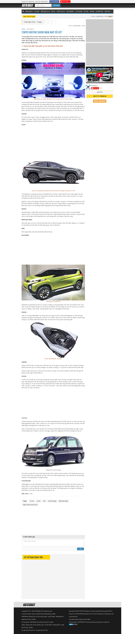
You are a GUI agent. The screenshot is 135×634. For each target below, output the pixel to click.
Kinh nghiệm (70, 11)
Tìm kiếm (56, 5)
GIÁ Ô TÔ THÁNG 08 (99, 96)
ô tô (44, 501)
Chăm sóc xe (61, 11)
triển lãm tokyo (63, 501)
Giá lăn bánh (100, 101)
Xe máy (86, 11)
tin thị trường (52, 501)
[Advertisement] (53, 140)
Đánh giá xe (29, 11)
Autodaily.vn (54, 1)
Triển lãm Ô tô (29, 22)
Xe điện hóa (99, 11)
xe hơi (38, 501)
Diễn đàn (107, 11)
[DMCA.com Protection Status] (73, 624)
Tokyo (39, 22)
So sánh (36, 11)
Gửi (81, 549)
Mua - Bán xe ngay (29, 16)
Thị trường (79, 11)
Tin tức (32, 501)
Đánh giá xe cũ (45, 11)
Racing (92, 11)
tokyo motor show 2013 (30, 505)
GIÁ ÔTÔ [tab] (99, 92)
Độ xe (53, 11)
